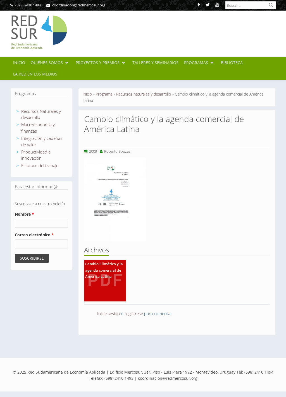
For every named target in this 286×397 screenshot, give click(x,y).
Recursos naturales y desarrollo (143, 94)
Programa (104, 94)
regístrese (134, 313)
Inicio (19, 62)
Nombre (24, 214)
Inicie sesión (108, 313)
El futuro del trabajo (40, 165)
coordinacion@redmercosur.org (78, 5)
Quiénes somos (47, 62)
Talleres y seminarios (155, 62)
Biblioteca (232, 62)
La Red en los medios (35, 74)
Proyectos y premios (98, 62)
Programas (196, 62)
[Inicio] (38, 32)
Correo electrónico (34, 234)
